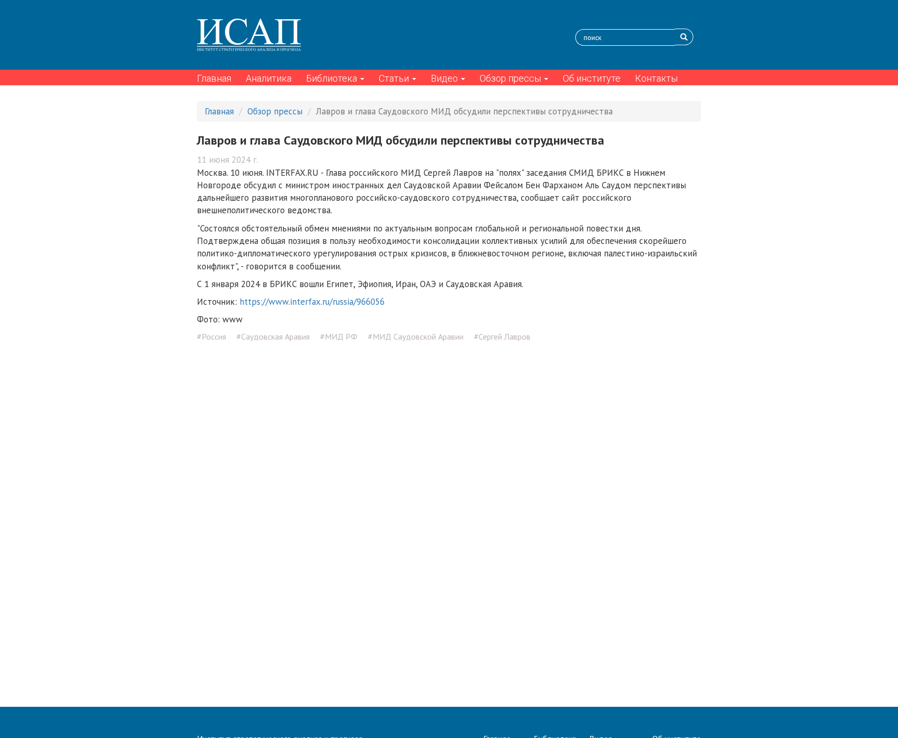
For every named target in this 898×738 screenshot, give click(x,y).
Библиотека (332, 78)
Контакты (656, 78)
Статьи (395, 78)
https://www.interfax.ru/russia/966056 (312, 301)
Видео (445, 78)
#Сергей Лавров (502, 336)
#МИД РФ (339, 336)
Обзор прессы (511, 78)
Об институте (591, 78)
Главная (214, 78)
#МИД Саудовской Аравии (416, 336)
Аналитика (269, 78)
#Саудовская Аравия (273, 336)
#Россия (211, 336)
